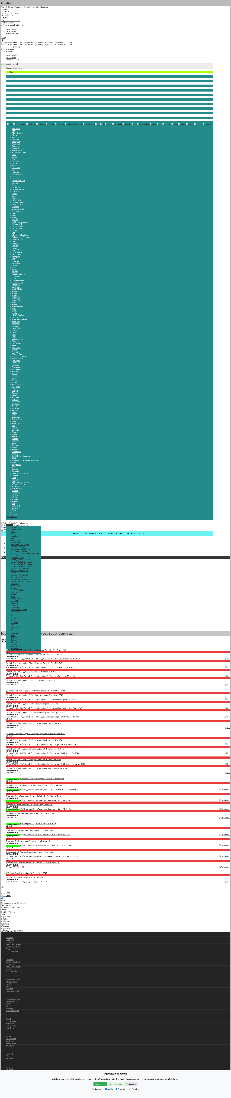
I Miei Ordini (11, 31)
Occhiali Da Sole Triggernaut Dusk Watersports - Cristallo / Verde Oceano (34, 785)
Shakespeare (16, 417)
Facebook (9, 1054)
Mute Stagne (10, 88)
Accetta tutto (100, 1084)
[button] (9, 525)
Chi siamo (9, 942)
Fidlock (15, 215)
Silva (14, 421)
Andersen (15, 139)
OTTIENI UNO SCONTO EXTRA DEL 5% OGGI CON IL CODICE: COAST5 (107, 533)
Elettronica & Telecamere (20, 579)
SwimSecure (16, 452)
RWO (14, 389)
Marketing (135, 1089)
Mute (8, 83)
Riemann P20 (17, 369)
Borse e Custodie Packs (20, 571)
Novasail (15, 326)
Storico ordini (11, 1026)
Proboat (15, 352)
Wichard (15, 491)
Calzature (14, 584)
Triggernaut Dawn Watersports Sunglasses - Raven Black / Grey (30, 813)
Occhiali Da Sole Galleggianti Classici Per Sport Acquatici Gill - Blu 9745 (34, 663)
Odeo (14, 335)
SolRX (14, 428)
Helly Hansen (17, 252)
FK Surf (15, 220)
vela (7, 74)
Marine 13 (16, 298)
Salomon (15, 393)
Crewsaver (16, 187)
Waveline (15, 486)
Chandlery (10, 79)
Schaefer (15, 400)
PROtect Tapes (17, 354)
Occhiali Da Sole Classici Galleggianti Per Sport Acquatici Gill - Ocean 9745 (35, 654)
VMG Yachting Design (20, 482)
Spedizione (10, 1023)
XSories (15, 501)
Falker (14, 213)
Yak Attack (16, 506)
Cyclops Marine (18, 189)
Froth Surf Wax (18, 226)
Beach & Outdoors (13, 111)
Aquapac (15, 146)
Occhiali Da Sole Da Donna (21, 562)
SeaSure (15, 410)
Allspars (15, 135)
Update (4, 23)
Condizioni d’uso (12, 951)
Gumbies (15, 244)
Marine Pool (16, 300)
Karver (14, 270)
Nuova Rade (16, 328)
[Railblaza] (166, 124)
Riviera (14, 374)
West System (17, 488)
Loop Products (17, 283)
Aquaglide (16, 142)
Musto (14, 311)
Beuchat (15, 163)
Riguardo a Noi (16, 649)
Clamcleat (15, 179)
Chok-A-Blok (17, 174)
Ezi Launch (16, 211)
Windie (14, 497)
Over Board (16, 343)
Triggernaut (16, 465)
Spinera (15, 432)
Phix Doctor (16, 348)
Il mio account (11, 29)
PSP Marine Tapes (19, 356)
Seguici (4, 1063)
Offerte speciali (11, 982)
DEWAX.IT (16, 200)
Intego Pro (16, 263)
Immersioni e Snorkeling (15, 97)
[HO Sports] (117, 124)
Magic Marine (17, 289)
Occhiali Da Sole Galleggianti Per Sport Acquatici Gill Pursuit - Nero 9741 (34, 740)
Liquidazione (11, 72)
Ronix (14, 378)
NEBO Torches (18, 315)
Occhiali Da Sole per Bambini (22, 566)
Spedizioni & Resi (13, 947)
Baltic (14, 155)
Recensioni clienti (12, 991)
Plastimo (15, 350)
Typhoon (15, 471)
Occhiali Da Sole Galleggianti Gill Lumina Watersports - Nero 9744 (31, 680)
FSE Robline (17, 228)
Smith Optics (17, 423)
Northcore (15, 324)
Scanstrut (15, 397)
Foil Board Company (20, 222)
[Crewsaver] (60, 124)
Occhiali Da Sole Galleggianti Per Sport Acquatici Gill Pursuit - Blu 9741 (34, 723)
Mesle (14, 309)
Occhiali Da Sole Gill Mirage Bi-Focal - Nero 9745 (25, 877)
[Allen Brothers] (19, 124)
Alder (14, 131)
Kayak (8, 106)
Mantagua (15, 296)
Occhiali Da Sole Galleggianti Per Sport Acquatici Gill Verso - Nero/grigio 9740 (36, 768)
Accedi (8, 1019)
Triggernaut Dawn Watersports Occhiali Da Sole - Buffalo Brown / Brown (34, 796)
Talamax (15, 454)
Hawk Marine (17, 250)
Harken (14, 248)
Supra (14, 443)
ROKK (14, 376)
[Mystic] (153, 124)
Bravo (14, 170)
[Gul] (102, 124)
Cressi (14, 185)
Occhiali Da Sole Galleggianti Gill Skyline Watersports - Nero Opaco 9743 (34, 695)
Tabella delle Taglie (13, 944)
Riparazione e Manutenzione (21, 581)
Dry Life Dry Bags (19, 205)
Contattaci (9, 938)
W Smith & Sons (18, 484)
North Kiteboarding (19, 319)
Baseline (15, 159)
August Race (17, 150)
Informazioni (6, 955)
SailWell (15, 391)
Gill (13, 233)
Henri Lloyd (16, 254)
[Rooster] (190, 124)
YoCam (15, 508)
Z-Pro (14, 510)
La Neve (9, 115)
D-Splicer (15, 192)
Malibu (14, 293)
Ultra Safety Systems (20, 473)
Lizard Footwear (18, 280)
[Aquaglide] (31, 124)
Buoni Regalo (16, 586)
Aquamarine (16, 144)
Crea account (11, 1021)
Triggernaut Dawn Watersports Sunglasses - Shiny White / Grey (30, 830)
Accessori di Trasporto (19, 575)
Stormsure (15, 436)
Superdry (15, 441)
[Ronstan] (182, 124)
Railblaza (15, 365)
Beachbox (15, 161)
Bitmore (15, 165)
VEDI (7, 931)
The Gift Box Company (21, 456)
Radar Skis (16, 363)
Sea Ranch (16, 402)
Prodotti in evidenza (13, 979)
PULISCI (18, 931)
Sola (13, 426)
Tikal (14, 458)
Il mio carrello (6, 64)
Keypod (15, 272)
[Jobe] (134, 124)
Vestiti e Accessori (13, 102)
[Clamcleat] (41, 124)
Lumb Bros (16, 287)
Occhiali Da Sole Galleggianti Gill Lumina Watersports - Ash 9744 (31, 672)
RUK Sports (16, 384)
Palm (14, 345)
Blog (8, 1056)
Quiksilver (16, 361)
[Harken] (108, 124)
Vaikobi (15, 475)
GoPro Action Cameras (20, 237)
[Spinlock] (198, 124)
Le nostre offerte (7, 995)
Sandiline (15, 395)
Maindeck (15, 291)
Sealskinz (15, 408)
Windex (15, 495)
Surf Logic (16, 445)
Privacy (9, 949)
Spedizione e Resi (12, 34)
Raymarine (16, 367)
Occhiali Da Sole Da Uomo (21, 564)
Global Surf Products (20, 235)
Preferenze (122, 1089)
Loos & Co (16, 285)
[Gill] (97, 124)
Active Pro (16, 129)
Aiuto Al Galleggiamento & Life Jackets (26, 553)
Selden (14, 413)
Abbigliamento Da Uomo (20, 549)
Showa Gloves (17, 419)
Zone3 (14, 514)
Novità (8, 984)
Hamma (15, 246)
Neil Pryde (16, 317)
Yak (13, 504)
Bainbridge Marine (19, 152)
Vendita (13, 532)
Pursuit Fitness (17, 358)
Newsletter (10, 1028)
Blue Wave (16, 168)
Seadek (14, 406)
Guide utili (10, 940)
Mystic (14, 313)
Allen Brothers (17, 133)
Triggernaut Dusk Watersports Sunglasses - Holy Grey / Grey (29, 841)
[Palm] (159, 124)
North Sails (16, 322)
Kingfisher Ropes (18, 274)
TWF (14, 467)
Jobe (13, 267)
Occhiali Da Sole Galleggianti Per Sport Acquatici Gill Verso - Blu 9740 (33, 760)
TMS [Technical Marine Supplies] (25, 460)
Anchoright (16, 137)
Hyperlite (15, 261)
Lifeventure (16, 276)
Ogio (14, 337)
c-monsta (15, 172)
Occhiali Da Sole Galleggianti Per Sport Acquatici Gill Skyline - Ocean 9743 (35, 749)
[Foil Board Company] (74, 124)
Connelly (15, 183)
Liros (14, 278)
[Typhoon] (207, 124)
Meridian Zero (17, 306)
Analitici (110, 1089)
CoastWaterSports (18, 181)
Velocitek (15, 480)
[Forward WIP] (89, 124)
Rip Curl (15, 371)
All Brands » (12, 517)
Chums (14, 176)
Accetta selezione (116, 1084)
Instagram (9, 1058)
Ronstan (15, 380)
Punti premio (26, 523)
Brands (8, 120)
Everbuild (15, 207)
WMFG (15, 499)
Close (11, 23)
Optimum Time (17, 339)
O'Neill (14, 330)
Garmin (15, 231)
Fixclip (14, 218)
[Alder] (10, 124)
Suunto (14, 447)
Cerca (17, 47)
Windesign (16, 493)
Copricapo (15, 555)
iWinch (14, 265)
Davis (14, 198)
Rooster (15, 382)
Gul (13, 241)
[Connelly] (50, 124)
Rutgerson (16, 387)
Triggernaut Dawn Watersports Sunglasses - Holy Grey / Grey (29, 805)
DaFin (14, 194)
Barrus (14, 157)
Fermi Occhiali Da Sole (20, 568)
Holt (13, 259)
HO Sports (16, 257)
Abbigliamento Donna (19, 551)
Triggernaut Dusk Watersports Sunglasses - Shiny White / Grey (30, 852)
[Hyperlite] (127, 124)
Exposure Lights (18, 209)
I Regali (14, 527)
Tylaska (15, 469)
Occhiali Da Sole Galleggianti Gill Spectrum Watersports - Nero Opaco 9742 (35, 712)
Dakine (14, 196)
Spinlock (15, 434)
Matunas (15, 304)
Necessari (98, 1089)
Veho (14, 478)
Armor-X (15, 148)
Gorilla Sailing (17, 239)
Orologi (13, 573)
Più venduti (10, 986)
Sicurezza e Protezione (19, 577)
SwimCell (15, 449)
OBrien (14, 332)
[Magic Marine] (143, 124)
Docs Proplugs (17, 202)
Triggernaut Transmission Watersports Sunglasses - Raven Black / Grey (33, 863)
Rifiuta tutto (131, 1084)
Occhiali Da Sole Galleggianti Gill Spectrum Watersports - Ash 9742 (32, 704)
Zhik (13, 512)
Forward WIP (17, 224)
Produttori (9, 989)
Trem (14, 462)
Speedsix (15, 430)
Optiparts (15, 341)
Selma (14, 415)
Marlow (15, 302)
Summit (15, 439)
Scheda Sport (11, 93)
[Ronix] (174, 124)
